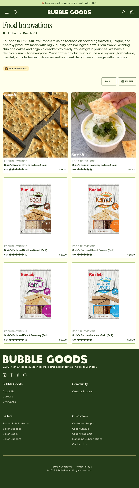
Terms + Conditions (62, 466)
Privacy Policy (83, 466)
